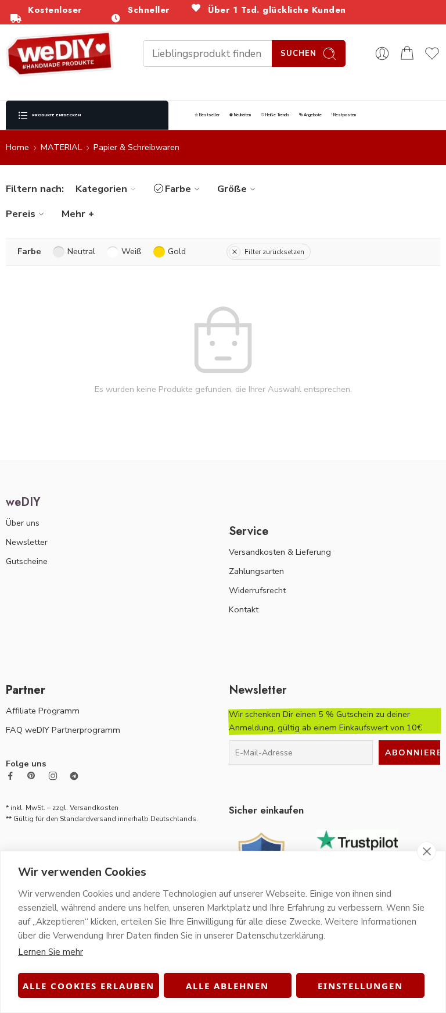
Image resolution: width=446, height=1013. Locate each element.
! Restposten (344, 114)
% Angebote (310, 114)
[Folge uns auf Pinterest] (31, 775)
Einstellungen (360, 985)
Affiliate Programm (43, 710)
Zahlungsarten (256, 571)
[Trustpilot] (357, 848)
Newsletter (27, 542)
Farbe (178, 188)
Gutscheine (27, 561)
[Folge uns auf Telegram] (74, 776)
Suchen (298, 53)
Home (17, 147)
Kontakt (243, 609)
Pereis (20, 213)
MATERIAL (61, 147)
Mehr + (78, 213)
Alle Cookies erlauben (88, 985)
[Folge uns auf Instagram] (53, 776)
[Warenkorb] (407, 53)
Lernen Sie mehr (50, 952)
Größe (232, 188)
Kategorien (101, 188)
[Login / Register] (382, 53)
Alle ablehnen (227, 985)
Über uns (22, 523)
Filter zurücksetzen (274, 251)
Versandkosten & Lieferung (280, 552)
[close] (426, 851)
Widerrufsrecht (257, 590)
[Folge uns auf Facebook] (10, 775)
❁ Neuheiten (240, 114)
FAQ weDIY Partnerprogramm (63, 730)
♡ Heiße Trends (275, 114)
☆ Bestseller (207, 114)
